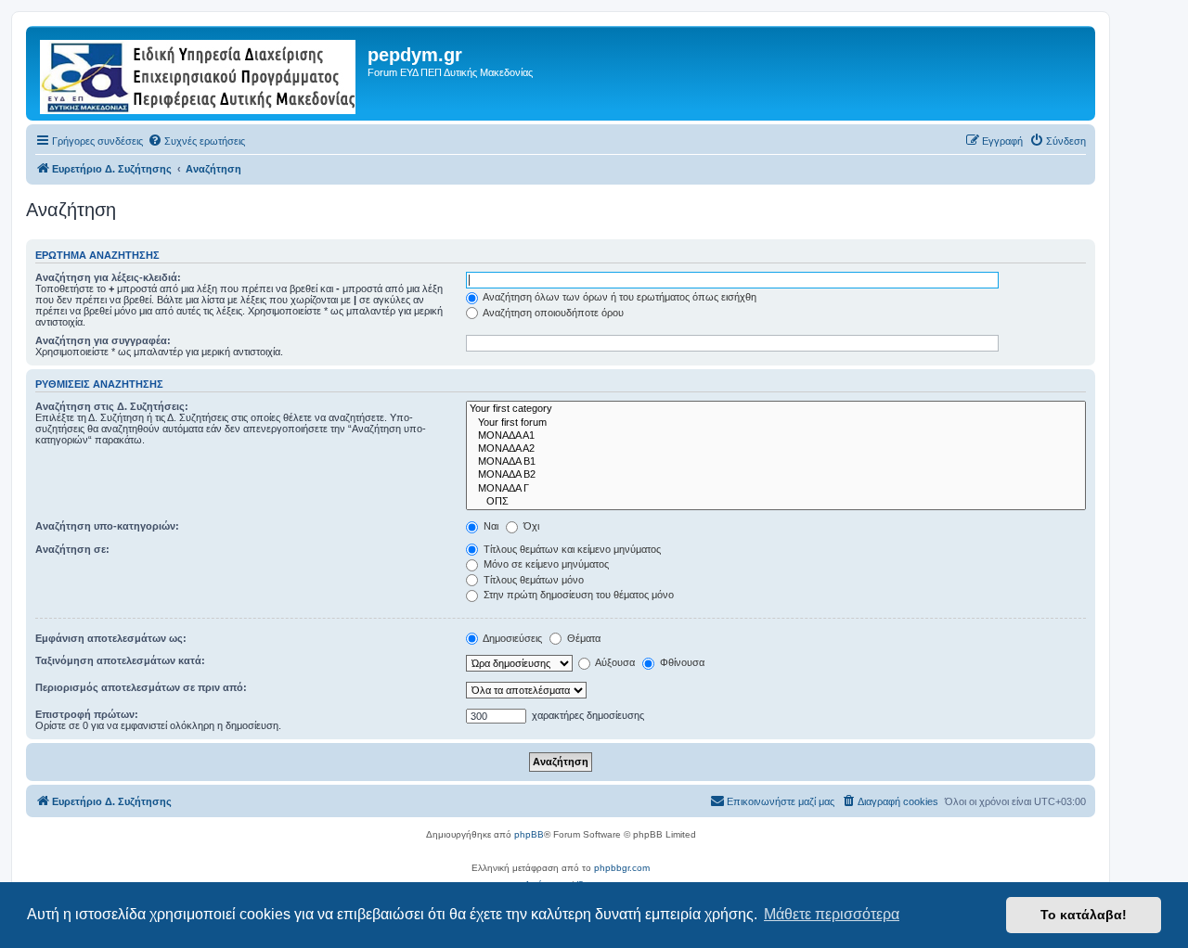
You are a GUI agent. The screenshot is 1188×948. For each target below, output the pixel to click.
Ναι (489, 526)
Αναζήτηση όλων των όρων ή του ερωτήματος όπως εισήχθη (618, 296)
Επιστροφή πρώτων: (86, 714)
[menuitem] (196, 141)
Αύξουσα (614, 662)
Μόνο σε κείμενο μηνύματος (545, 564)
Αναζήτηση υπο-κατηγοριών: (107, 526)
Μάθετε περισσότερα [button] (831, 914)
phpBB (529, 834)
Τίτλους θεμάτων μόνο (532, 579)
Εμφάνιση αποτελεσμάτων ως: (111, 638)
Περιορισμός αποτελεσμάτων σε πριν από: (141, 687)
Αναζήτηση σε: (72, 549)
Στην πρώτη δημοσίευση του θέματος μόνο (577, 594)
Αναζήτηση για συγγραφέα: (103, 340)
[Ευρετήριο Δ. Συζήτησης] (199, 73)
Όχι (530, 526)
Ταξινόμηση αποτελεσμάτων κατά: (120, 660)
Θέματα (582, 638)
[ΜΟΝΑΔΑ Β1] (776, 461)
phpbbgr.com (622, 868)
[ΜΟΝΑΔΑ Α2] (776, 448)
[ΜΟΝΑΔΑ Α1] (776, 435)
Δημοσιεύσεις (511, 638)
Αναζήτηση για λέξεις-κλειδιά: (108, 277)
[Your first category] (776, 409)
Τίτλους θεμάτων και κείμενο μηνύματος (571, 549)
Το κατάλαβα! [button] (1083, 914)
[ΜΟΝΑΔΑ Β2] (776, 474)
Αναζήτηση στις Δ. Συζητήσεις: (111, 406)
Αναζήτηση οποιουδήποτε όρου (552, 312)
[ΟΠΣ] (776, 501)
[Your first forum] (776, 422)
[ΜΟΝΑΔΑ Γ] (776, 488)
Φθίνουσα (680, 662)
